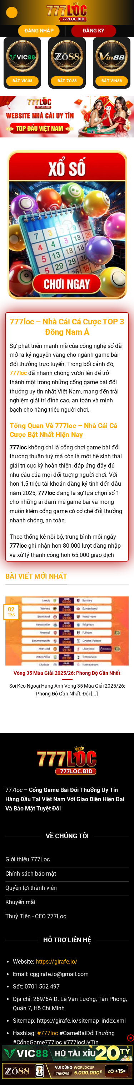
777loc (14, 790)
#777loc (47, 1033)
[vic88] (67, 1053)
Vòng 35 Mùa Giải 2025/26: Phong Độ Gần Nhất (67, 673)
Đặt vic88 (23, 81)
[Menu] (12, 13)
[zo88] (67, 1071)
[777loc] (67, 12)
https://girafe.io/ (57, 961)
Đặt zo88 (67, 81)
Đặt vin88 (111, 81)
